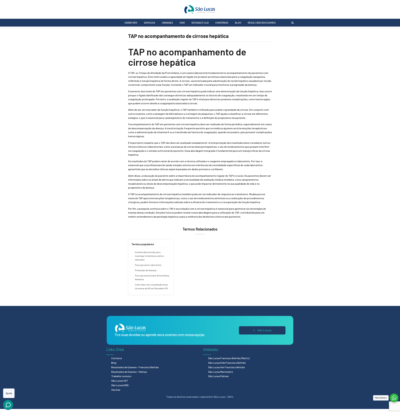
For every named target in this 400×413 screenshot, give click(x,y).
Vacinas (115, 389)
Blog (238, 22)
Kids (182, 22)
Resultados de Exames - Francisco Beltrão (135, 367)
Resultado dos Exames (262, 22)
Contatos (116, 358)
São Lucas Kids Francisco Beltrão (227, 362)
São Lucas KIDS (120, 385)
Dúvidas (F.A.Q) (200, 22)
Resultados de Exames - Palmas (129, 371)
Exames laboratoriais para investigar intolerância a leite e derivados (149, 256)
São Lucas (264, 330)
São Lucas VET (119, 380)
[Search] (292, 22)
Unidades (167, 22)
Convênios (221, 22)
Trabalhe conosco (121, 376)
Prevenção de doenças (146, 270)
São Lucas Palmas (218, 376)
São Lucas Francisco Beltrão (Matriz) (229, 358)
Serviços (149, 22)
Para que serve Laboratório (148, 265)
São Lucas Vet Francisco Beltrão (226, 367)
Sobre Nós (131, 22)
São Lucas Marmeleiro (220, 371)
